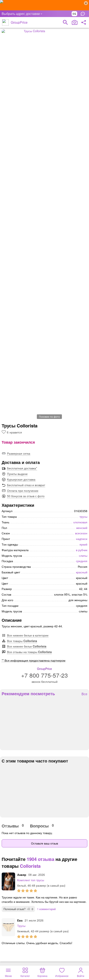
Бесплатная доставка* (22, 468)
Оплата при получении (22, 490)
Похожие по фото (49, 416)
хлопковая (80, 522)
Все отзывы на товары (29, 652)
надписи (81, 539)
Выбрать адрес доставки (21, 13)
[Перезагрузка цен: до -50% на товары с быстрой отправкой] (44, 5)
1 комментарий (46, 909)
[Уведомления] (83, 13)
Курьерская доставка (21, 479)
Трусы (21, 926)
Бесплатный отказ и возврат (26, 485)
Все (84, 694)
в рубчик (81, 550)
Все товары (22, 641)
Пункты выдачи (17, 474)
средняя (81, 561)
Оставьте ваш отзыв (44, 843)
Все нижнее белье (26, 646)
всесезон (81, 533)
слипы (83, 555)
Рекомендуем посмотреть (28, 693)
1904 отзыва (40, 859)
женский (81, 528)
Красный (81, 572)
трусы (83, 516)
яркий (83, 544)
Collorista (30, 866)
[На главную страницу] (5, 22)
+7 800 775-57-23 (44, 675)
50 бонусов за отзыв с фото (25, 496)
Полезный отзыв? (18, 909)
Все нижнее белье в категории (27, 635)
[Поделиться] (83, 22)
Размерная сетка (18, 453)
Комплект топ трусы (30, 880)
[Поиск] (65, 22)
